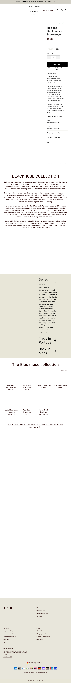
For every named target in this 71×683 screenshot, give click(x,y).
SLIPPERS (30, 6)
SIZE (48, 45)
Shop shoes (40, 608)
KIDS (57, 49)
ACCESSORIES (33, 11)
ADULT (50, 49)
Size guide (39, 631)
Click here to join (7, 657)
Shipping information (54, 133)
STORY (33, 14)
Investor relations (9, 634)
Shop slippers (40, 611)
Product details (52, 73)
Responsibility (8, 631)
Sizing (49, 142)
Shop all (39, 616)
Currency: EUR (48, 10)
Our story (6, 628)
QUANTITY (50, 53)
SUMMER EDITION (34, 9)
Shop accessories (42, 613)
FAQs (38, 628)
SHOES (37, 6)
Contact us (40, 639)
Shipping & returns (42, 634)
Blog (4, 642)
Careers (6, 639)
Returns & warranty (53, 137)
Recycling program (9, 636)
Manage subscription (43, 636)
